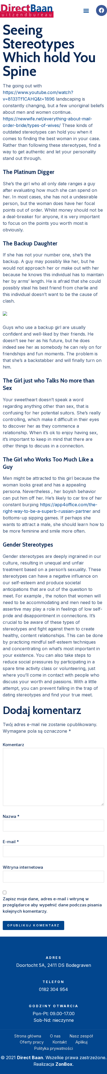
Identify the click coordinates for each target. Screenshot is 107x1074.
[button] (86, 10)
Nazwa (11, 816)
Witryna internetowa (23, 867)
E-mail (11, 841)
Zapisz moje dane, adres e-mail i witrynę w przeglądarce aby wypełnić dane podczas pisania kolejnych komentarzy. (52, 905)
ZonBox (63, 1064)
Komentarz (13, 744)
